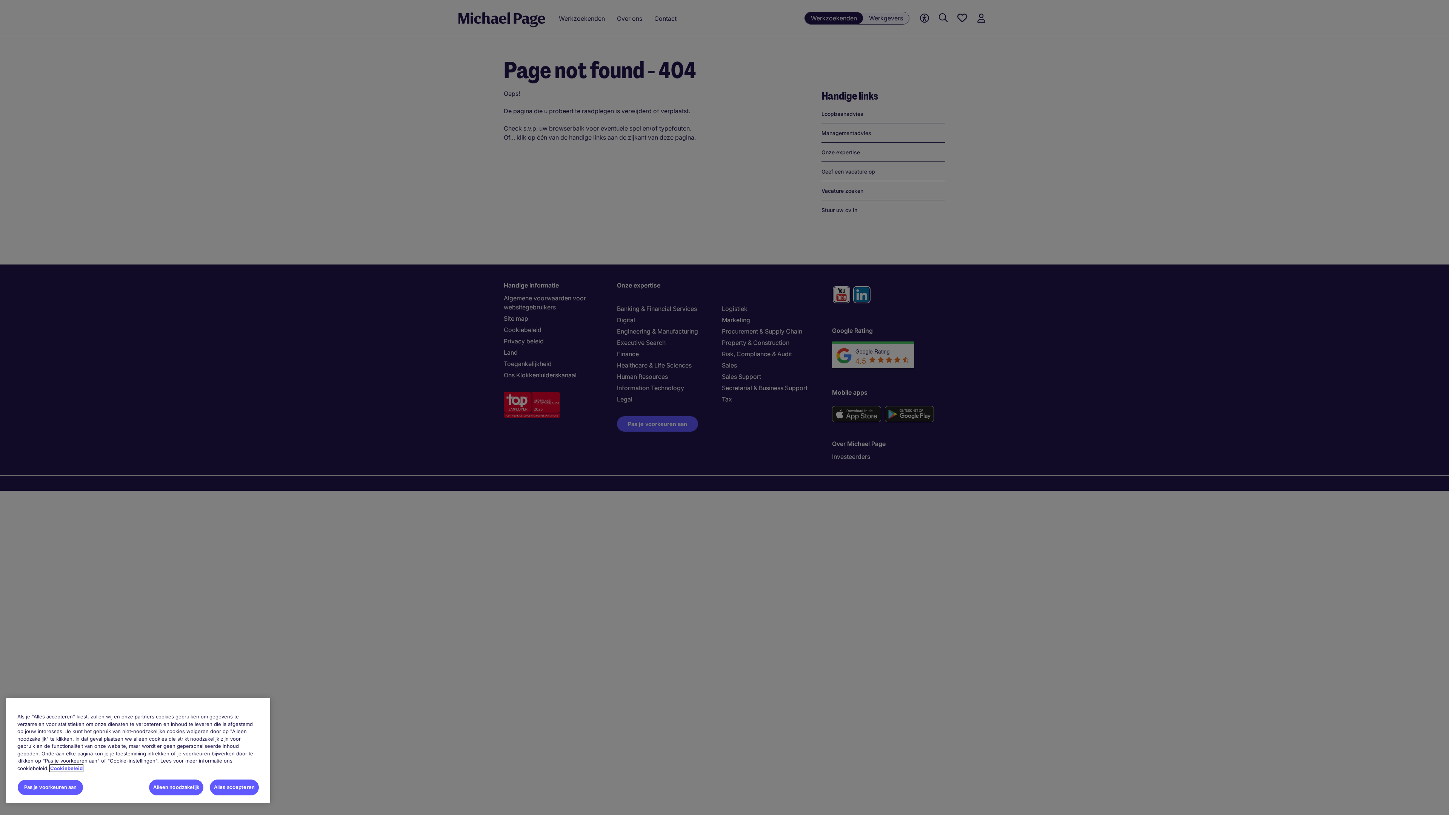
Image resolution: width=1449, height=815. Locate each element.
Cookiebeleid (66, 768)
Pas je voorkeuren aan (50, 787)
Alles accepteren (234, 787)
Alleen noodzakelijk (176, 787)
